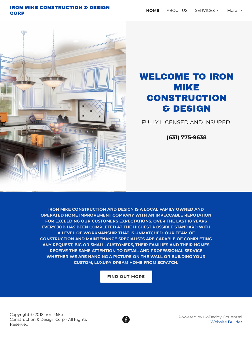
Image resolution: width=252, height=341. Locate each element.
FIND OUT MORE (126, 276)
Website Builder (226, 322)
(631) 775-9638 (187, 137)
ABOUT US (177, 10)
